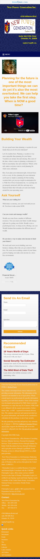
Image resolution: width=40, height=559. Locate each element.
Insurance (5, 539)
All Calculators (6, 555)
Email (5, 310)
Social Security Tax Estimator (19, 361)
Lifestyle (4, 547)
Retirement (5, 532)
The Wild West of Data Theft (18, 370)
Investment (5, 534)
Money (4, 544)
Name (5, 302)
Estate (3, 537)
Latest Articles (6, 550)
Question (6, 319)
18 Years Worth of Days (16, 351)
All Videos (5, 552)
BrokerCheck (12, 387)
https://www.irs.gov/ (18, 494)
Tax (3, 542)
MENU (7, 54)
